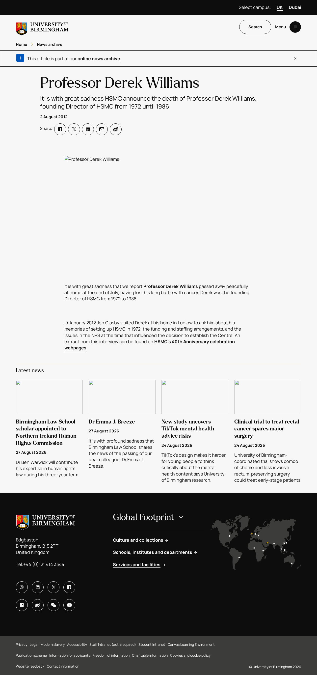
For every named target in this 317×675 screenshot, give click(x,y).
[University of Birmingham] (42, 27)
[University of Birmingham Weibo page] (38, 605)
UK (280, 7)
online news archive (99, 58)
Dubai (295, 7)
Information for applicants (69, 655)
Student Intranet (151, 644)
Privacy (21, 644)
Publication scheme (31, 655)
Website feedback (30, 666)
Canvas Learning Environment (191, 644)
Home (21, 44)
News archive (49, 44)
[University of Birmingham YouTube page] (69, 605)
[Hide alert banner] (295, 58)
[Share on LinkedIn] (88, 129)
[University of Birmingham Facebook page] (69, 587)
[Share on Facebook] (60, 129)
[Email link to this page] (102, 129)
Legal (34, 644)
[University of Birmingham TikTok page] (22, 605)
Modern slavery (53, 644)
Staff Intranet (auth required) (112, 644)
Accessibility (77, 644)
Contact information (63, 666)
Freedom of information (111, 655)
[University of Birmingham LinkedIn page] (38, 587)
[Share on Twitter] (74, 129)
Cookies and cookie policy (190, 655)
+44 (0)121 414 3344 (43, 564)
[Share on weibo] (116, 129)
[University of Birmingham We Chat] (53, 605)
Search (255, 27)
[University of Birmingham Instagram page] (22, 587)
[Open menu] (295, 27)
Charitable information (150, 655)
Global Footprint (143, 517)
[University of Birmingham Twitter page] (53, 587)
